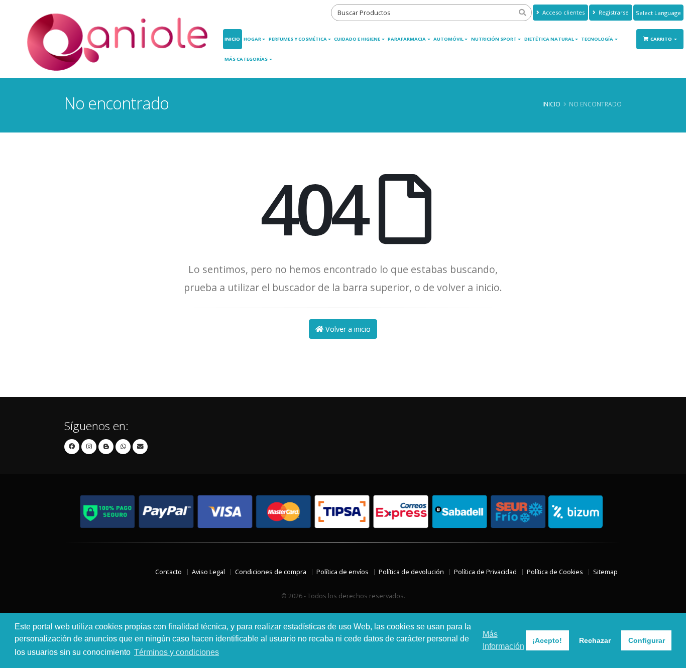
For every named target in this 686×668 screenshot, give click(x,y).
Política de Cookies (555, 572)
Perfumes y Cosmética (298, 39)
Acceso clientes (563, 12)
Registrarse (613, 12)
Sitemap (605, 572)
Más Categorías (246, 59)
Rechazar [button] (595, 640)
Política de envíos (342, 572)
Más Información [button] (503, 640)
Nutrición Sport (494, 39)
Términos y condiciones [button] (176, 652)
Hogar (252, 39)
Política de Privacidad (485, 572)
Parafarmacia (407, 39)
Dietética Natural (549, 39)
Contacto (168, 572)
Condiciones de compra (270, 572)
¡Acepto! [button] (547, 640)
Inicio (232, 39)
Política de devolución (411, 572)
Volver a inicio (347, 329)
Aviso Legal (208, 572)
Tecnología (597, 39)
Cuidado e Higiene (357, 39)
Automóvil (448, 39)
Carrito (661, 39)
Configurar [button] (646, 640)
